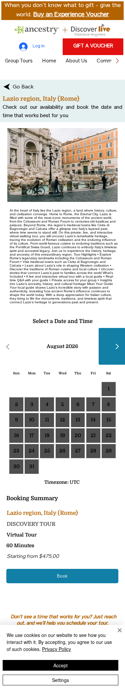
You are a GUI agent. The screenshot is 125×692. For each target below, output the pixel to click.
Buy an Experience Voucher (71, 15)
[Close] (116, 634)
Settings (60, 680)
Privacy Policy (56, 649)
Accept (60, 665)
